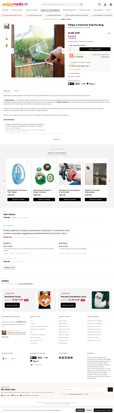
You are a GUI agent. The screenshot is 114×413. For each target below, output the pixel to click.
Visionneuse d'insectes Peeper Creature (42, 191)
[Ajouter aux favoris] (27, 161)
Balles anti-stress (64, 326)
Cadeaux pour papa (93, 337)
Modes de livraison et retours (39, 326)
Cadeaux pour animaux (94, 326)
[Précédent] (12, 51)
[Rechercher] (82, 4)
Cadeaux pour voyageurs (94, 320)
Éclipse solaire (63, 343)
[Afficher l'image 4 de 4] (42, 76)
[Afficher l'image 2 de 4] (36, 76)
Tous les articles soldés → (26, 283)
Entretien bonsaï (64, 334)
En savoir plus (105, 57)
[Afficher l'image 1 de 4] (34, 76)
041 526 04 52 (21, 322)
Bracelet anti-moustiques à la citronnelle (69, 191)
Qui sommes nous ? (36, 340)
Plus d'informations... (54, 410)
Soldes (5, 281)
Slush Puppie (63, 323)
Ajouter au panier (95, 49)
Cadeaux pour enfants (94, 334)
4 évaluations (72, 38)
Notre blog (5, 337)
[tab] (7, 91)
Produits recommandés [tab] (57, 153)
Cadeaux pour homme (94, 340)
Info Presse (33, 343)
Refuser (89, 410)
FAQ (31, 320)
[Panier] (110, 4)
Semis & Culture (63, 340)
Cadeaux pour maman (94, 332)
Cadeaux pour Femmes (94, 329)
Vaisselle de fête (64, 337)
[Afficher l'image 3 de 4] (39, 76)
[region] (34, 50)
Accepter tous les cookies (103, 410)
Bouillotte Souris (13, 297)
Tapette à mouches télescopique (92, 191)
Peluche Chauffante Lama (73, 297)
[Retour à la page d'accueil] (15, 4)
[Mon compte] (105, 4)
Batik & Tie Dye (63, 332)
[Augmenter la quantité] (77, 49)
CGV (31, 332)
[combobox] (60, 4)
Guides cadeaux (92, 316)
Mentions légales (35, 337)
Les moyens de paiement (38, 329)
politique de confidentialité (76, 394)
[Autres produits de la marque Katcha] (109, 33)
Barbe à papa (63, 320)
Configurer (80, 410)
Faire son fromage (64, 329)
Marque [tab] (16, 91)
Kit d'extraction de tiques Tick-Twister (17, 191)
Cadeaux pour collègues (94, 323)
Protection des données (37, 334)
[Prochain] (63, 51)
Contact (32, 323)
